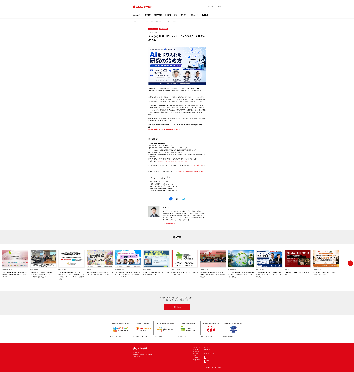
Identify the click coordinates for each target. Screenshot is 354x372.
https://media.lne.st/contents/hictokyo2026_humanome (164, 129)
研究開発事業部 (163, 28)
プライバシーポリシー (209, 353)
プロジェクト (137, 15)
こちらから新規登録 (196, 165)
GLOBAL (205, 15)
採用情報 (183, 15)
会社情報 (168, 15)
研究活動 (148, 15)
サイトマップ (218, 6)
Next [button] (350, 263)
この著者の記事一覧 (169, 223)
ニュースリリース (153, 28)
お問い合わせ (194, 15)
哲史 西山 (166, 207)
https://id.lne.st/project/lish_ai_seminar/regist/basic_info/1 (174, 161)
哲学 (175, 15)
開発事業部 (158, 15)
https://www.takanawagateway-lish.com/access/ (189, 171)
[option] (15, 264)
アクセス (210, 6)
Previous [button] (3, 263)
